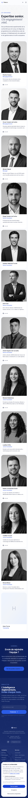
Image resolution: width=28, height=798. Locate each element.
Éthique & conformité (20, 759)
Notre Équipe (4, 755)
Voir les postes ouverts (13, 668)
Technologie (18, 757)
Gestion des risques (20, 755)
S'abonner (13, 712)
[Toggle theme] (22, 2)
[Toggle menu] (25, 2)
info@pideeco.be (15, 741)
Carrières (3, 757)
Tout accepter (14, 786)
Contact (3, 759)
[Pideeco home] (4, 2)
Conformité (17, 752)
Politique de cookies (15, 773)
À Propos (3, 752)
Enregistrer (14, 790)
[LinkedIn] (8, 741)
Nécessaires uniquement (13, 793)
